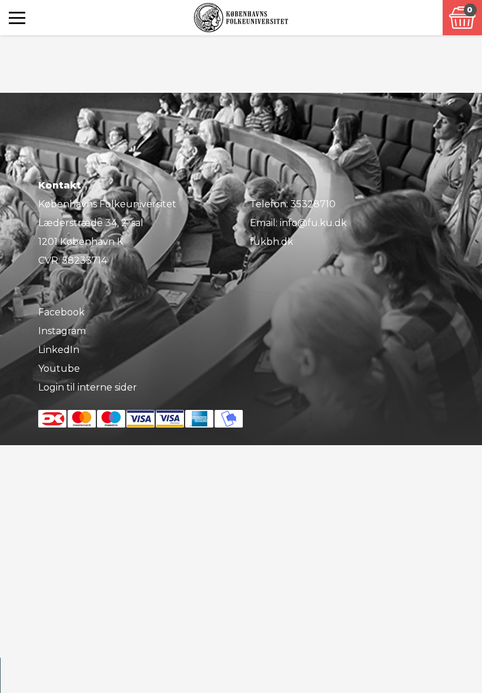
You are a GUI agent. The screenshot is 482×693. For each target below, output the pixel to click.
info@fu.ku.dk (313, 222)
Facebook (61, 312)
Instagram (62, 331)
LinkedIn (58, 349)
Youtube (59, 368)
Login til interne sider (87, 387)
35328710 (313, 204)
